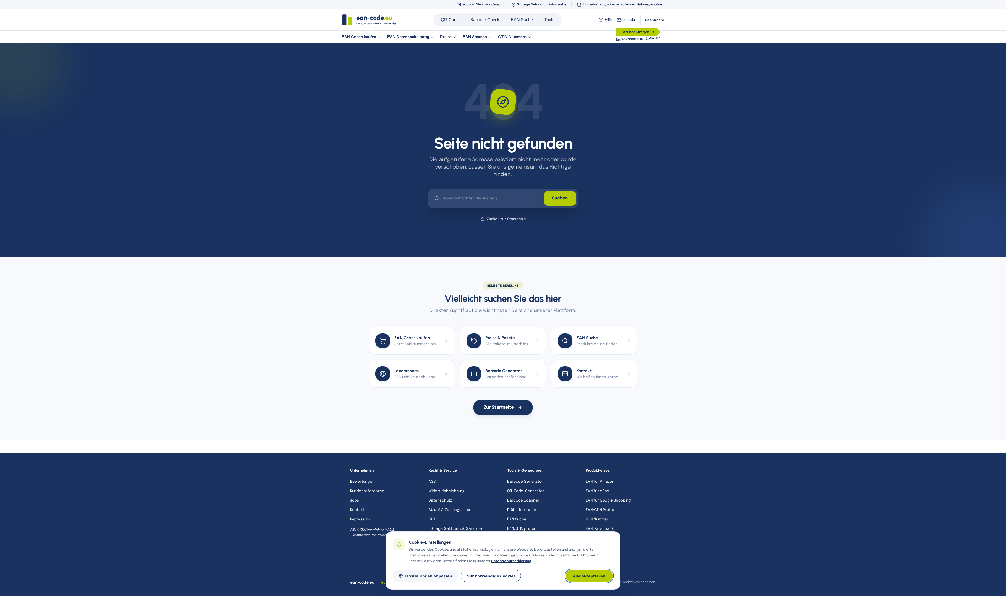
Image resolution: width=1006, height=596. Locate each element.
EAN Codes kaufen (359, 37)
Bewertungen (362, 481)
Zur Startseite (499, 407)
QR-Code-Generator (525, 491)
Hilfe (606, 20)
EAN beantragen (634, 32)
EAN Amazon (475, 37)
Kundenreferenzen (367, 491)
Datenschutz (440, 500)
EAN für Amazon (600, 481)
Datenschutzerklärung (511, 561)
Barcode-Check (484, 20)
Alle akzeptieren (589, 575)
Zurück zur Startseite (506, 219)
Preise (446, 37)
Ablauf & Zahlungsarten (450, 510)
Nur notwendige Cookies (490, 575)
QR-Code (450, 20)
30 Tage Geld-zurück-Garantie (541, 4)
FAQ (432, 519)
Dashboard (654, 20)
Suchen (560, 198)
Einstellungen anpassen (428, 575)
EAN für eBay (597, 491)
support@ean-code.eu (481, 4)
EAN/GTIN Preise (600, 510)
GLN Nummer (597, 519)
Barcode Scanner (523, 500)
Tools (549, 20)
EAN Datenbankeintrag (408, 37)
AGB (432, 481)
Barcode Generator (525, 481)
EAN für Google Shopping (608, 500)
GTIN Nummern (512, 37)
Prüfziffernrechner (524, 510)
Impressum (360, 519)
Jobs (354, 500)
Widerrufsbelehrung (447, 491)
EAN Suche (522, 20)
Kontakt (629, 20)
